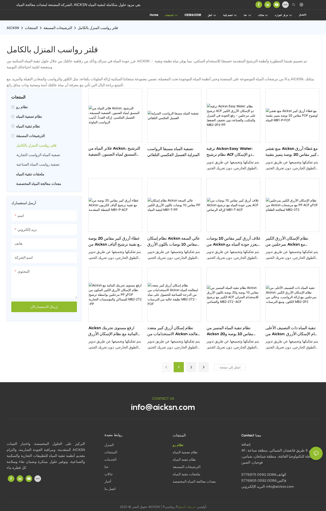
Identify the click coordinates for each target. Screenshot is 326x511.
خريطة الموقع (187, 507)
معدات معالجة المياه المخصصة (194, 481)
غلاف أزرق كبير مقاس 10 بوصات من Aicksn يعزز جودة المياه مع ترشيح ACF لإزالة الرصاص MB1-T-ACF (233, 241)
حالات (108, 474)
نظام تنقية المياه (184, 459)
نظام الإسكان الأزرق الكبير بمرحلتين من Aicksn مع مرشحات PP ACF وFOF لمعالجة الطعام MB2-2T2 (291, 241)
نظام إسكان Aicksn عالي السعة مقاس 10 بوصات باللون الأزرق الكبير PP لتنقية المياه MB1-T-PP (173, 241)
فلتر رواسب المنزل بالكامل (98, 27)
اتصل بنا (110, 489)
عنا (106, 467)
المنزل (109, 445)
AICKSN (13, 27)
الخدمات (110, 459)
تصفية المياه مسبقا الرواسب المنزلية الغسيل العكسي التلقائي (173, 151)
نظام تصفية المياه (185, 452)
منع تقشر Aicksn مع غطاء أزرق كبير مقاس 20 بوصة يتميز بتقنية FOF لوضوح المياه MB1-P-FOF (291, 151)
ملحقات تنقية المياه (186, 474)
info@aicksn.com (163, 407)
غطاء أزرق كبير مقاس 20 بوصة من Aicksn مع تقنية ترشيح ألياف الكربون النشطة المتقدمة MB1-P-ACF (115, 241)
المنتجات (31, 27)
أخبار (107, 481)
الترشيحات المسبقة (57, 27)
